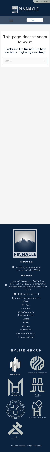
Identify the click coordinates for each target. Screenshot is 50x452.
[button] (11, 20)
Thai (32, 20)
